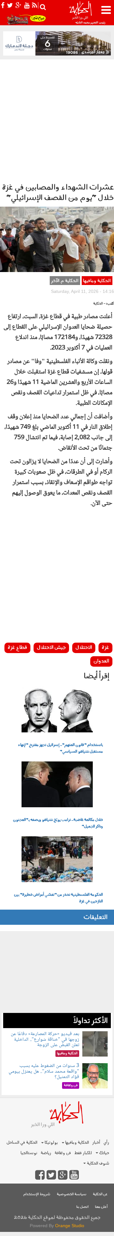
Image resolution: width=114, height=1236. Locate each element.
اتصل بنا (82, 1207)
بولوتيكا (51, 1143)
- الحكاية (99, 303)
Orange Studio (69, 1225)
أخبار (96, 1143)
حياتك (103, 1153)
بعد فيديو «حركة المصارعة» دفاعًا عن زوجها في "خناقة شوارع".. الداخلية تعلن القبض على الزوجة (45, 1039)
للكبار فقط (83, 1153)
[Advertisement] (57, 119)
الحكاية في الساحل (21, 1143)
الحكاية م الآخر (65, 281)
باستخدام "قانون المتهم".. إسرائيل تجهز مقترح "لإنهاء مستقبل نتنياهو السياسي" (60, 748)
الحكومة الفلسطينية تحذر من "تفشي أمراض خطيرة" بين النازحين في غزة (58, 898)
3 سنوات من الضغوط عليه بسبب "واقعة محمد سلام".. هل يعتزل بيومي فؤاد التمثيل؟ (44, 1071)
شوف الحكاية (97, 1163)
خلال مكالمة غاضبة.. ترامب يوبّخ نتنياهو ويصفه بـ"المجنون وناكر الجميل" (58, 823)
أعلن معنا (101, 1207)
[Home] (80, 12)
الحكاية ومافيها (97, 281)
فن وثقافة (62, 1153)
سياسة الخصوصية (71, 1194)
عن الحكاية (100, 1194)
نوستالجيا (29, 1153)
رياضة (46, 1153)
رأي (106, 1143)
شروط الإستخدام (36, 1194)
